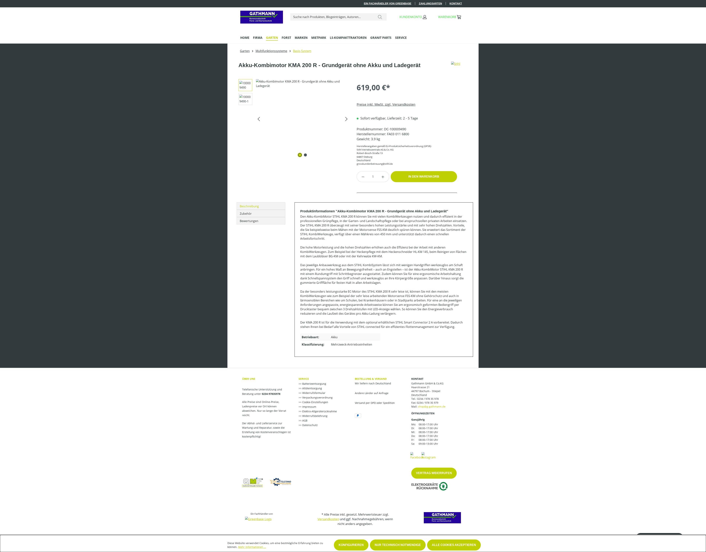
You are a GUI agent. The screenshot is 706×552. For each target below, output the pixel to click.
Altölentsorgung (312, 388)
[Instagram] (429, 455)
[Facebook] (417, 455)
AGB (304, 420)
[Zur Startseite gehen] (261, 16)
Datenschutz (310, 425)
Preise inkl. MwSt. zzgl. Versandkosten (386, 104)
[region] (292, 118)
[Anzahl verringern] (363, 176)
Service (304, 378)
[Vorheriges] (258, 119)
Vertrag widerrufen (434, 473)
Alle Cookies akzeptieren (454, 544)
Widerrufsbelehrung (314, 416)
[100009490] (302, 118)
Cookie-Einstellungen (315, 402)
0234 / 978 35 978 (428, 399)
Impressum (309, 406)
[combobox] (332, 17)
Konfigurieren (351, 544)
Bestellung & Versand (371, 378)
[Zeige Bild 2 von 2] (305, 154)
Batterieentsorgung (314, 383)
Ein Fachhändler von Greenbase (387, 3)
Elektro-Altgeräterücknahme (319, 411)
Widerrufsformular (313, 393)
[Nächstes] (346, 119)
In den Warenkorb (423, 176)
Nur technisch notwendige (398, 544)
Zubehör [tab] (246, 214)
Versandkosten (328, 519)
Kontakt (456, 3)
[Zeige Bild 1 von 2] (299, 154)
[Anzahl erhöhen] (383, 176)
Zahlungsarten (430, 3)
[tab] (261, 206)
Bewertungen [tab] (249, 221)
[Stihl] (455, 67)
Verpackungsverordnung (317, 397)
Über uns (248, 378)
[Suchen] (380, 17)
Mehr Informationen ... (252, 547)
